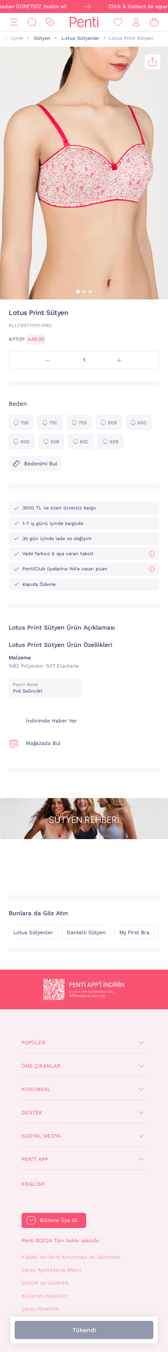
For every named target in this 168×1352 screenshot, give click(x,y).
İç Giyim (13, 38)
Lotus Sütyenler (80, 38)
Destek (32, 1113)
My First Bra (134, 932)
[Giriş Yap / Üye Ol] (136, 22)
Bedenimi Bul (40, 464)
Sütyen (42, 38)
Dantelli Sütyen (86, 932)
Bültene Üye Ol (59, 1220)
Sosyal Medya (41, 1136)
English (33, 1184)
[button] (78, 291)
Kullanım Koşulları (44, 1296)
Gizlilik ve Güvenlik (45, 1283)
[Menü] (14, 22)
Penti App (35, 1159)
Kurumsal (36, 1089)
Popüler (33, 1043)
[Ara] (32, 22)
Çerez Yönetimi (40, 1309)
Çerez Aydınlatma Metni (51, 1270)
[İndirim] (50, 22)
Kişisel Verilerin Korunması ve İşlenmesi (71, 1257)
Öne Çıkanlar (41, 1066)
